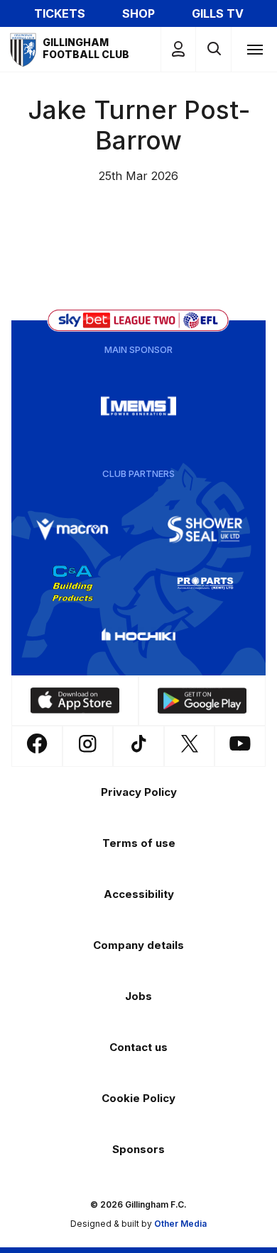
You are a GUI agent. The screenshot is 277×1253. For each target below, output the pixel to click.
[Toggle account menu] (178, 49)
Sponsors (138, 1149)
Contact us (138, 1047)
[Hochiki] (138, 637)
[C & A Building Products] (72, 583)
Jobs (138, 996)
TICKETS (59, 13)
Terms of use (138, 843)
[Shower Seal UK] (205, 529)
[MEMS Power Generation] (138, 406)
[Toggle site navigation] (254, 49)
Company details (138, 945)
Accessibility (139, 894)
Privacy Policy (139, 792)
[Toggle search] (213, 49)
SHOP (138, 13)
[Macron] (72, 529)
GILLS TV (218, 13)
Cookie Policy (138, 1098)
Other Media (180, 1223)
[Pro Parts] (205, 583)
